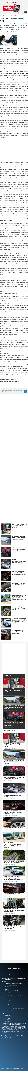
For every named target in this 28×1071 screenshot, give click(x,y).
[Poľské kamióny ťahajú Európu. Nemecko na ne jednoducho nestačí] (6, 544)
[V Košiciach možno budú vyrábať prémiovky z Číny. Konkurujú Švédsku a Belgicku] (6, 627)
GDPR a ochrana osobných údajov (9, 1010)
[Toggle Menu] (25, 12)
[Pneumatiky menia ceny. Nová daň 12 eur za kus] (6, 591)
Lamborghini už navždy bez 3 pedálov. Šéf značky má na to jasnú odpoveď (19, 573)
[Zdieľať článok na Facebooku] (7, 32)
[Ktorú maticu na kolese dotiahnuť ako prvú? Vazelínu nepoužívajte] (14, 924)
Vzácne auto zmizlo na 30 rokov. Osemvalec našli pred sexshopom (19, 549)
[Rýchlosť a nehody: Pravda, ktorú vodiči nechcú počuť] (6, 639)
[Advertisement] (14, 461)
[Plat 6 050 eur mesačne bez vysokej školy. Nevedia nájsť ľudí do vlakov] (6, 568)
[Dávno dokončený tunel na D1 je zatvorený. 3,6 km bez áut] (6, 615)
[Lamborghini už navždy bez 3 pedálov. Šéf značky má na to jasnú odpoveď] (6, 580)
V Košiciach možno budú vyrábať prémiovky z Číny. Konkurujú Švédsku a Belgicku (19, 621)
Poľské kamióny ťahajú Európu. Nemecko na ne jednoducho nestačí (18, 538)
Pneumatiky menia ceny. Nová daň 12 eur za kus (19, 584)
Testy (4, 15)
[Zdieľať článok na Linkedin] (11, 32)
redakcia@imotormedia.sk (17, 990)
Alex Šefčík (13, 693)
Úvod (1, 15)
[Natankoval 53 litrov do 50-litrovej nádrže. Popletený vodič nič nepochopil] (14, 907)
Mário (12, 849)
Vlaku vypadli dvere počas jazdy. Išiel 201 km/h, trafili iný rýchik (19, 526)
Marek (12, 896)
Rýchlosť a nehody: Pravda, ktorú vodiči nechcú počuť (17, 632)
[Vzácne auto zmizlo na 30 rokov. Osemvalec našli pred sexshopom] (6, 556)
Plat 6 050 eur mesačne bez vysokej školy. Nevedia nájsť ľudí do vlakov (19, 561)
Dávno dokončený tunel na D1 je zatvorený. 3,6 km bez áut (19, 608)
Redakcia (20, 29)
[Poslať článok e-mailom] (15, 32)
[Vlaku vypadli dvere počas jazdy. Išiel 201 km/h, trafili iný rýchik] (6, 533)
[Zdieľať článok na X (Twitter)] (9, 32)
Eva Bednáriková (14, 710)
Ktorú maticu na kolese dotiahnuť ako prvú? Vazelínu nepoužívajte (13, 927)
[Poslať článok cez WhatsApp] (13, 32)
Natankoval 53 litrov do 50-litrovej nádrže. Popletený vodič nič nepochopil (14, 910)
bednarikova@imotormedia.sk (16, 983)
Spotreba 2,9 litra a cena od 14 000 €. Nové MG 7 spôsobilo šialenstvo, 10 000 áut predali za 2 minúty (19, 597)
